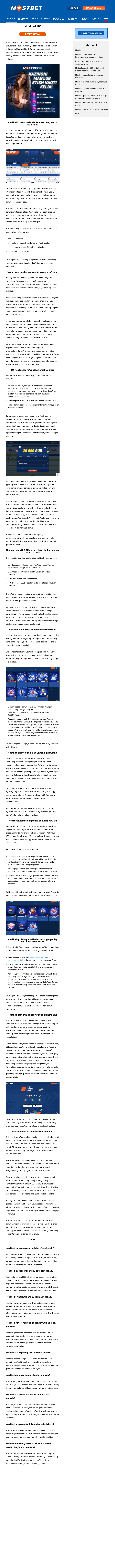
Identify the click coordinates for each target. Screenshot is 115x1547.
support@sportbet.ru (37, 957)
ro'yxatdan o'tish (23, 19)
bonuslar (45, 18)
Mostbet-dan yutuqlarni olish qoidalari (91, 109)
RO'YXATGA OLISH (94, 8)
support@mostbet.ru (16, 960)
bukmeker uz (96, 19)
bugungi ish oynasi (73, 19)
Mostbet (11, 18)
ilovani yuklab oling (58, 19)
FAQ (77, 113)
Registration (32, 34)
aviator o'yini (85, 19)
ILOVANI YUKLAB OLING (91, 33)
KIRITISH (74, 8)
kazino (35, 18)
